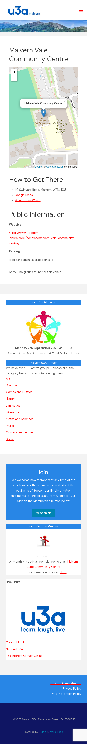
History (11, 399)
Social (10, 439)
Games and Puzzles (19, 392)
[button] (43, 113)
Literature (12, 412)
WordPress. (56, 732)
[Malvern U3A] (22, 10)
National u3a (14, 649)
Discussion (13, 385)
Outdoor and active (19, 432)
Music (10, 426)
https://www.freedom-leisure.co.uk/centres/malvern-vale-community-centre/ (42, 238)
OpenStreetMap (55, 166)
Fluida (42, 732)
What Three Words (28, 200)
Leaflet (38, 166)
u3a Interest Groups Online (24, 656)
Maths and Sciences (19, 419)
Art (8, 378)
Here (63, 572)
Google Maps (24, 195)
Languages (13, 405)
